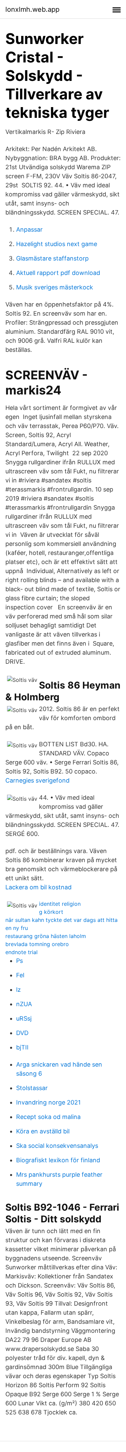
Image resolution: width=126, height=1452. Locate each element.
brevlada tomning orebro (37, 944)
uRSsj (24, 1018)
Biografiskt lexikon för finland (58, 1160)
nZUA (24, 1004)
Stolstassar (32, 1087)
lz (18, 989)
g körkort (51, 911)
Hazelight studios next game (56, 243)
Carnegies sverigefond (37, 780)
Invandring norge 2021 (48, 1102)
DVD (22, 1032)
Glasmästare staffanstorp (52, 258)
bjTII (22, 1047)
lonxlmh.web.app (32, 9)
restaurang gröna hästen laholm (45, 936)
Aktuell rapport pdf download (58, 272)
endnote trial (21, 952)
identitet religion (60, 903)
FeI (20, 975)
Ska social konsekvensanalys (57, 1145)
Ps (19, 960)
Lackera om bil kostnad (38, 887)
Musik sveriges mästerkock (54, 287)
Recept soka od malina (48, 1116)
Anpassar (29, 229)
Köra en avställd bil (43, 1131)
